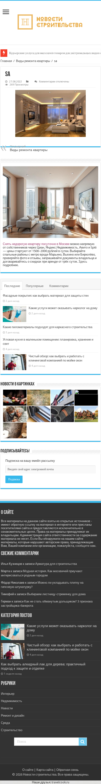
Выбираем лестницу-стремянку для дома (56, 594)
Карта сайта (44, 770)
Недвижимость (11, 701)
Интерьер (7, 693)
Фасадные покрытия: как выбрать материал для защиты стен (46, 295)
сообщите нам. (85, 545)
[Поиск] (83, 742)
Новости (7, 708)
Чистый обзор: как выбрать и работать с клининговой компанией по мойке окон (60, 647)
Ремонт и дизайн (12, 715)
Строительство (11, 730)
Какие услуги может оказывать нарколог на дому (63, 308)
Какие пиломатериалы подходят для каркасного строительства (47, 327)
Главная (6, 61)
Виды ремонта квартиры (33, 61)
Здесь (82, 261)
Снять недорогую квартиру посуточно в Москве (36, 244)
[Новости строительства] (50, 22)
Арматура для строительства (56, 564)
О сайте (27, 770)
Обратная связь (67, 770)
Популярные (34, 286)
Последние (12, 286)
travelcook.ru (60, 782)
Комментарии (58, 286)
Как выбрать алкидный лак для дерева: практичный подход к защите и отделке (43, 666)
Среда (5, 723)
